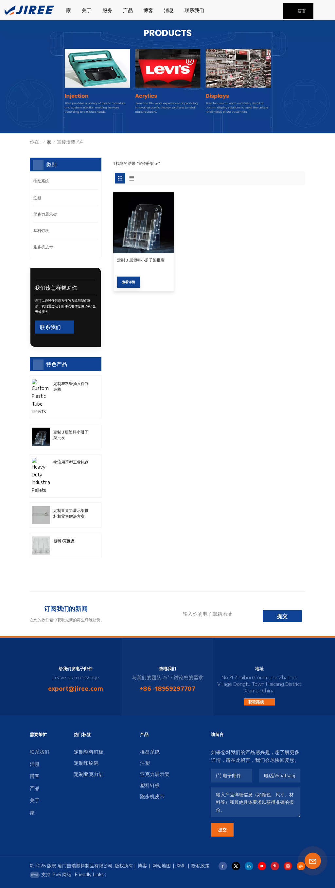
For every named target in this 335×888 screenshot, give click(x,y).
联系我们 (194, 10)
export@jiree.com (75, 688)
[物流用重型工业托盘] (41, 476)
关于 (87, 10)
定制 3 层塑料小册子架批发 (141, 260)
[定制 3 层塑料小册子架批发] (143, 222)
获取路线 (256, 701)
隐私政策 (200, 865)
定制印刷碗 (86, 763)
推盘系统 (41, 181)
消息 (169, 10)
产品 (128, 10)
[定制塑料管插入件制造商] (41, 397)
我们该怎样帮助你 (56, 287)
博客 (148, 10)
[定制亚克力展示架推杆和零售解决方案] (41, 515)
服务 (107, 10)
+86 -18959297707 (167, 688)
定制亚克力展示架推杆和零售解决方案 (71, 513)
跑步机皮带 (43, 246)
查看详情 (128, 282)
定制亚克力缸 (88, 774)
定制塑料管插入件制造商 (71, 386)
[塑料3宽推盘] (41, 545)
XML (181, 865)
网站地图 (161, 865)
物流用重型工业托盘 (71, 462)
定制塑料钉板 (88, 752)
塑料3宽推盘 (64, 540)
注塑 (37, 197)
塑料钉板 (41, 230)
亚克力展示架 (45, 214)
